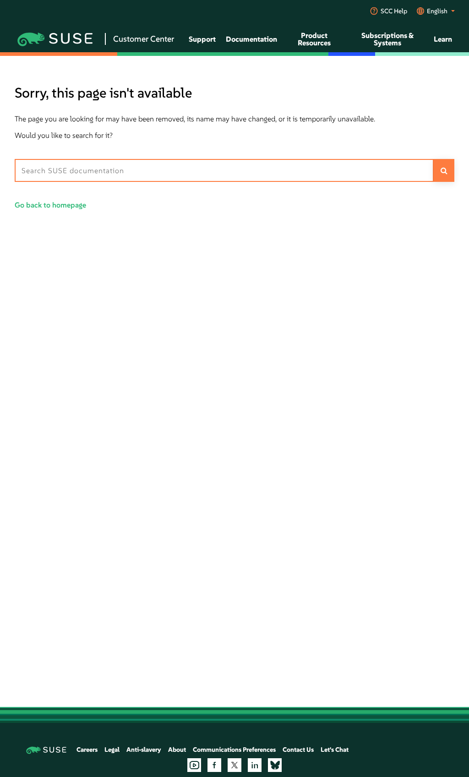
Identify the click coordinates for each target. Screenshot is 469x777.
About (177, 749)
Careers (87, 749)
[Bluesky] (275, 765)
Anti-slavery (143, 749)
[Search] (444, 170)
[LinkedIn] (255, 765)
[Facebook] (214, 765)
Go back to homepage (50, 204)
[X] (234, 765)
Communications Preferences (234, 749)
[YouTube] (194, 765)
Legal (112, 749)
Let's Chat (335, 749)
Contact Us (298, 749)
